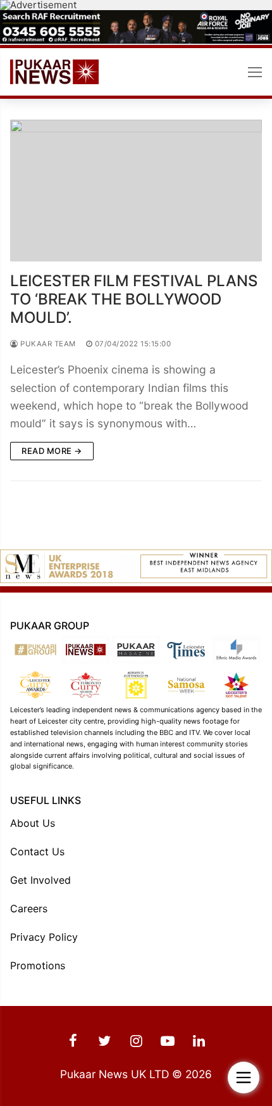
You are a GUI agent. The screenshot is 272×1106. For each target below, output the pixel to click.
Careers (28, 908)
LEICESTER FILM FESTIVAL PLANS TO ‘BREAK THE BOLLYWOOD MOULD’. (133, 299)
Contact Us (37, 851)
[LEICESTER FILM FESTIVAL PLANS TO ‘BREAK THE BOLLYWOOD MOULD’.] (136, 190)
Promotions (37, 965)
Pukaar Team (47, 343)
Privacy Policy (44, 937)
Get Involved (40, 880)
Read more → (52, 451)
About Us (32, 823)
